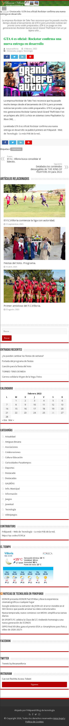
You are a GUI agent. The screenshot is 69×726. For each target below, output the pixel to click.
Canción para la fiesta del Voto (16, 366)
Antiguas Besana (13, 442)
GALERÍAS (10, 483)
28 (7, 417)
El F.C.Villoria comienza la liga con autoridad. (29, 220)
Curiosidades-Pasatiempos (18, 462)
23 (25, 412)
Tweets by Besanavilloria (14, 663)
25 (44, 412)
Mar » (11, 420)
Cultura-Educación (14, 457)
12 (53, 404)
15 (16, 408)
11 (44, 404)
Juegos (20, 51)
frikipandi (16, 149)
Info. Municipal (12, 488)
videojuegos (11, 514)
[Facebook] (33, 714)
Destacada (15, 11)
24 (34, 412)
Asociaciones (11, 447)
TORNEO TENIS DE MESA (14, 371)
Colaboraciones (12, 452)
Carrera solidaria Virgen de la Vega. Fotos (22, 377)
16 (25, 408)
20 (62, 408)
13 (62, 404)
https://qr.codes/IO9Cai (13, 535)
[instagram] (39, 714)
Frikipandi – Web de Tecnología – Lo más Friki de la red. (28, 531)
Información (11, 494)
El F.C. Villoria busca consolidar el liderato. (24, 159)
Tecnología (28, 51)
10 (34, 404)
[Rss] (29, 714)
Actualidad (10, 436)
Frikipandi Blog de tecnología (40, 710)
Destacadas (10, 478)
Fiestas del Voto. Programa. (20, 263)
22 (16, 412)
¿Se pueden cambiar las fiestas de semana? (23, 356)
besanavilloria (12, 49)
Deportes (9, 468)
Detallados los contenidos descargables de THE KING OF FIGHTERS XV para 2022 (46, 168)
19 (53, 408)
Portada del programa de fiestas (17, 361)
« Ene (4, 420)
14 (7, 408)
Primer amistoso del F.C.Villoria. (22, 305)
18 (44, 408)
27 (62, 412)
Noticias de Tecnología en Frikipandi (23, 594)
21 (7, 412)
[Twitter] (35, 714)
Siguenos (34, 684)
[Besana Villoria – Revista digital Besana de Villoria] (34, 3)
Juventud (9, 504)
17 (34, 408)
